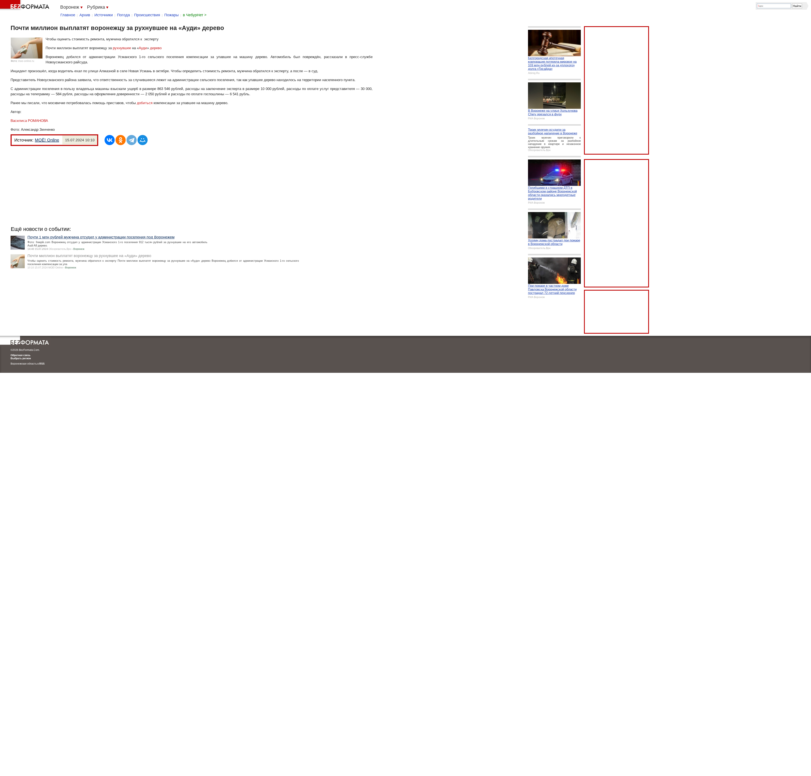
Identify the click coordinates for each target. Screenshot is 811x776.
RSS (42, 363)
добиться (144, 103)
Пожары (171, 15)
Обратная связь (20, 355)
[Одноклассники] (121, 140)
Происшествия (147, 15)
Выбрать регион (21, 358)
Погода (123, 15)
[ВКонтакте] (110, 140)
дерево (156, 48)
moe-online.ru (26, 61)
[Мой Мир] (142, 140)
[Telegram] (132, 140)
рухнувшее (122, 48)
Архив (84, 15)
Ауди (143, 48)
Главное (67, 15)
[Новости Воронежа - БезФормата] (25, 5)
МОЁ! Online (47, 140)
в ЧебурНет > (195, 15)
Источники (103, 15)
